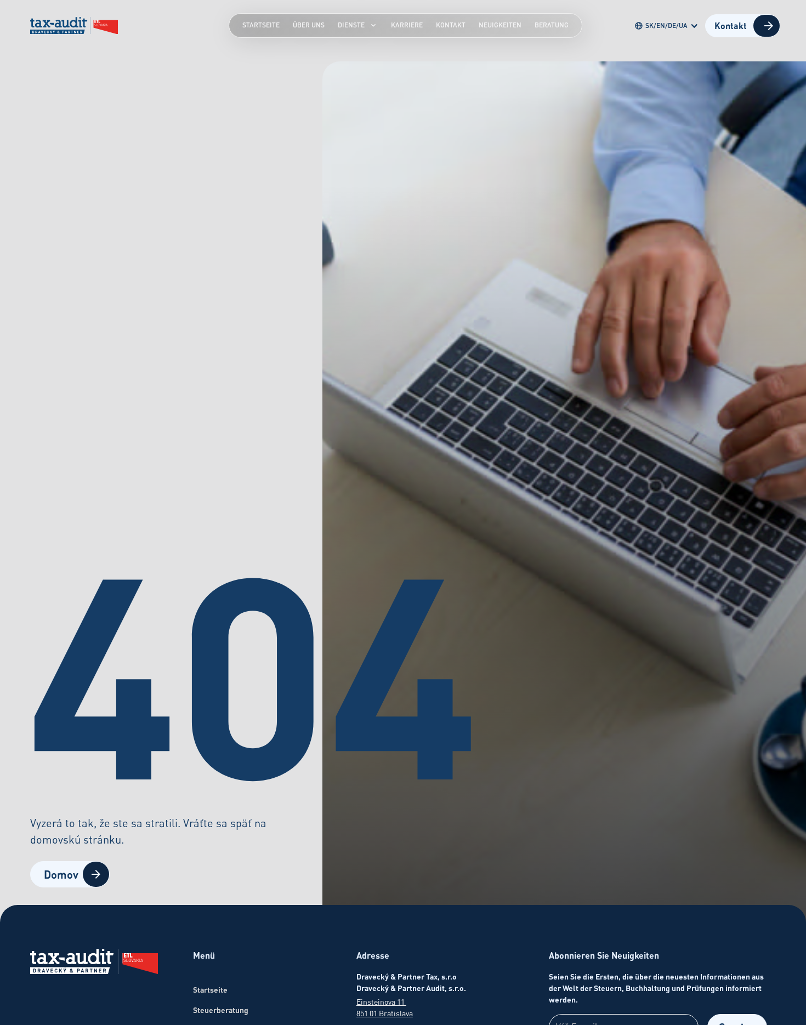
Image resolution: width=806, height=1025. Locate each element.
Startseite (261, 25)
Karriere (407, 25)
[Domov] (94, 963)
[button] (668, 26)
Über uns (309, 25)
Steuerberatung (220, 1010)
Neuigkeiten (500, 25)
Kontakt (451, 25)
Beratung (552, 25)
